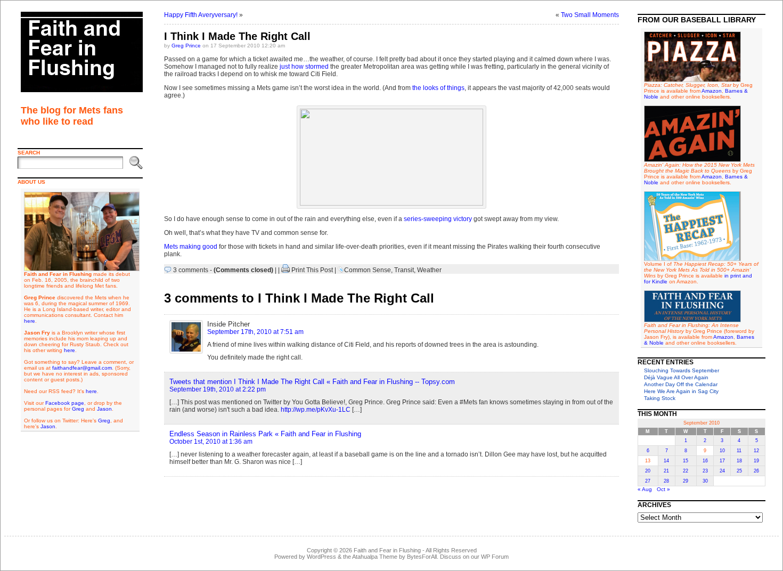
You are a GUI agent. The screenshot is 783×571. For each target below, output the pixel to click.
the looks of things (438, 88)
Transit (404, 270)
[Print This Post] (285, 270)
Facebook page (64, 403)
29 (685, 481)
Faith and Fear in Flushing (387, 550)
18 (739, 460)
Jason (104, 409)
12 (756, 450)
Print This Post (312, 270)
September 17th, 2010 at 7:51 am (255, 332)
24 (722, 471)
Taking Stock (659, 398)
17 (722, 460)
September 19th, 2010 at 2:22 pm (217, 389)
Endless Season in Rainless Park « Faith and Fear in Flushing (265, 434)
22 (685, 471)
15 (685, 460)
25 (739, 471)
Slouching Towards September (681, 370)
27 (647, 481)
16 (705, 460)
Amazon (712, 91)
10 (722, 450)
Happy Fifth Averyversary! (201, 15)
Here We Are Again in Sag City (681, 391)
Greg (78, 409)
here (29, 321)
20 (647, 471)
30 (705, 481)
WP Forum (495, 556)
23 (705, 471)
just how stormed (304, 66)
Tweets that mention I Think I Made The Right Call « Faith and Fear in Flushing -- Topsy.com (312, 382)
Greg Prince (186, 45)
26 (756, 471)
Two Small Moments (590, 15)
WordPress (321, 556)
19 (756, 460)
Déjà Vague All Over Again (676, 377)
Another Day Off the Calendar (680, 384)
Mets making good (190, 246)
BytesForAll (422, 556)
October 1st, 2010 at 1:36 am (210, 441)
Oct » (663, 489)
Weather (429, 270)
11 (739, 450)
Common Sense (367, 270)
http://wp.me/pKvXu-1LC (315, 409)
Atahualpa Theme (374, 556)
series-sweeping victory (438, 219)
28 (666, 481)
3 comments (190, 270)
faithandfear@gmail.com (82, 368)
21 (666, 471)
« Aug (645, 489)
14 (666, 460)
